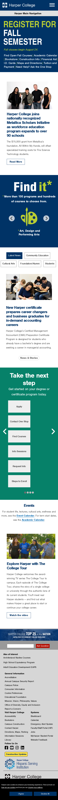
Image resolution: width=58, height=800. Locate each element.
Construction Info (29, 59)
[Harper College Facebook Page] (6, 748)
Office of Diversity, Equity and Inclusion (22, 705)
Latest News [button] (14, 255)
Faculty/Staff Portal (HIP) (42, 728)
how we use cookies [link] (8, 787)
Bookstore (11, 59)
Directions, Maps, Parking (16, 732)
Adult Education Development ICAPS (19, 667)
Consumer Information (15, 689)
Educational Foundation (15, 697)
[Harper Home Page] (23, 776)
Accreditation (10, 677)
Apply (19, 406)
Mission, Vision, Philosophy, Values (21, 701)
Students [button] (49, 263)
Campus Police (11, 685)
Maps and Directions (29, 63)
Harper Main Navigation (27, 13)
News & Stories (29, 357)
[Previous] (12, 218)
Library (8, 739)
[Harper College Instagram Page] (17, 748)
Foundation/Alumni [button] (30, 263)
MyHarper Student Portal (42, 736)
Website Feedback (39, 739)
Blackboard (36, 716)
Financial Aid (49, 59)
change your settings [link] (35, 787)
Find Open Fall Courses (18, 55)
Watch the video (19, 615)
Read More (16, 161)
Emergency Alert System (42, 724)
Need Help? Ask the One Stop (34, 67)
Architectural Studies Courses (16, 657)
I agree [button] (21, 794)
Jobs (33, 732)
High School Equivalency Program (19, 662)
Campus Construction (14, 724)
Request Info (19, 466)
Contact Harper (11, 728)
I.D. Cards (10, 63)
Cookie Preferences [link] (13, 693)
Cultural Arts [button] (8, 263)
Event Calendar (25, 515)
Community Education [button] (37, 255)
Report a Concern (13, 709)
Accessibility (10, 716)
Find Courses (19, 436)
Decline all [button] (45, 794)
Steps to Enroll (19, 481)
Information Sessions (14, 736)
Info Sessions (19, 451)
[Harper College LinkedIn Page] (22, 748)
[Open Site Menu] (49, 5)
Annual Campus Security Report (19, 681)
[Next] (46, 218)
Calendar (35, 720)
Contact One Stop (19, 421)
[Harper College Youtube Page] (11, 748)
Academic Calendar (45, 55)
